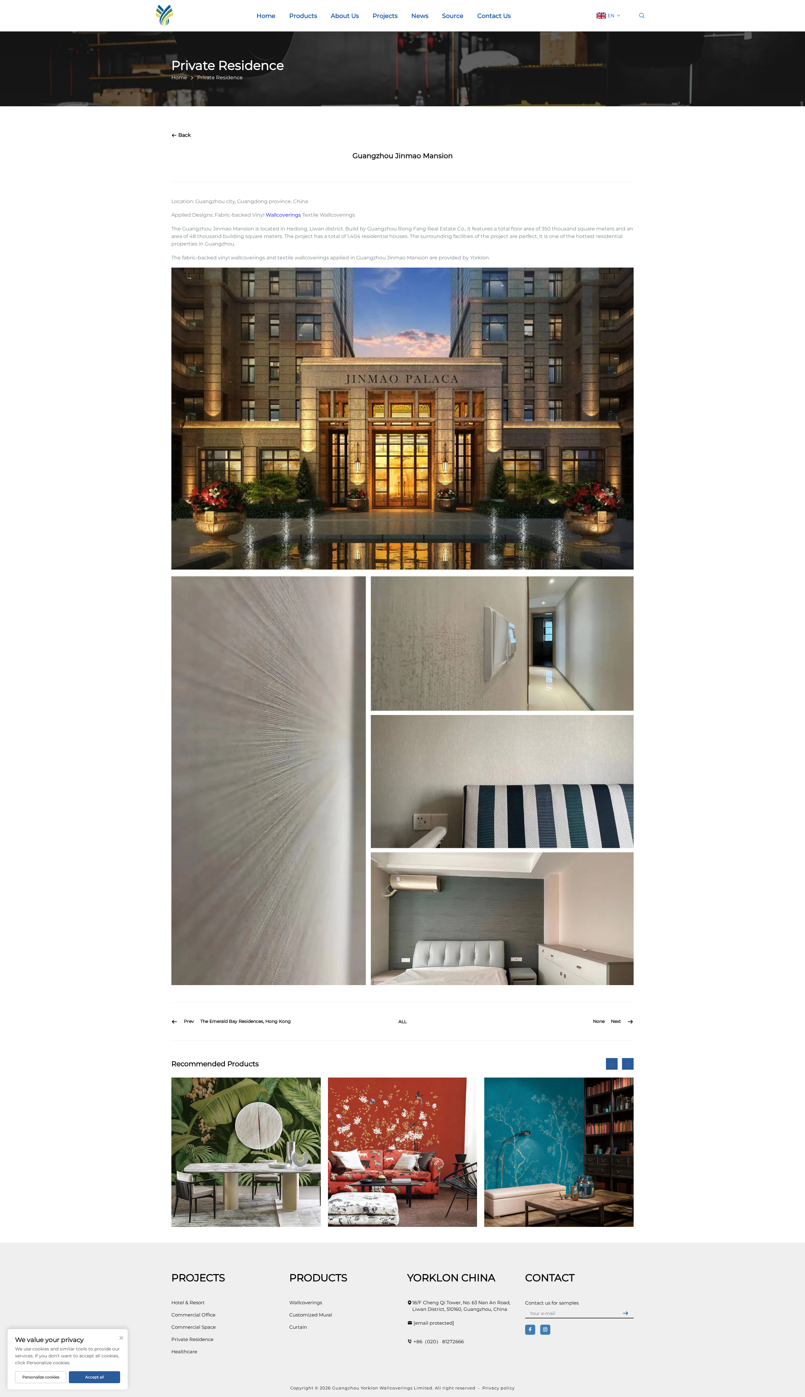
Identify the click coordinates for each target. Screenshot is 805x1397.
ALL (402, 1021)
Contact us (494, 15)
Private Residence (192, 1339)
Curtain (298, 1327)
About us (345, 15)
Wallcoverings (283, 215)
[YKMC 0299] (559, 1152)
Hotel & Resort (188, 1303)
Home (266, 15)
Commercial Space (193, 1327)
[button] (612, 1064)
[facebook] (530, 1330)
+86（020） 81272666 (439, 1341)
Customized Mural (310, 1315)
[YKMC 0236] (402, 1152)
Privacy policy (498, 1387)
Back (184, 135)
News (419, 15)
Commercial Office (193, 1315)
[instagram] (545, 1330)
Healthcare (184, 1352)
